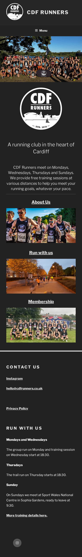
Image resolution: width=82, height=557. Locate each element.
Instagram (14, 378)
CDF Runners (48, 12)
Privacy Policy (17, 408)
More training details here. (26, 515)
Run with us (41, 252)
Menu (43, 30)
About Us (41, 202)
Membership (41, 301)
